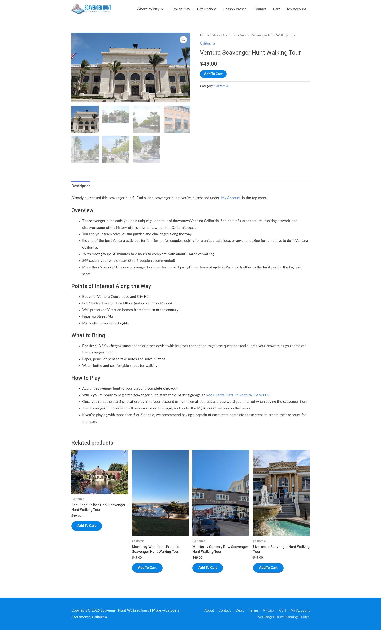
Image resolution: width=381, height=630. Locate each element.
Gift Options (206, 9)
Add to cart (213, 74)
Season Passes (234, 9)
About (209, 610)
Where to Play (148, 9)
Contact (260, 9)
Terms (254, 610)
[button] (183, 39)
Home (204, 35)
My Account (296, 9)
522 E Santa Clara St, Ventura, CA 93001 (237, 395)
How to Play (180, 9)
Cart (276, 9)
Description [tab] (80, 186)
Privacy (269, 610)
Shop (216, 35)
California (230, 35)
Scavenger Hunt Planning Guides (284, 617)
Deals (239, 610)
